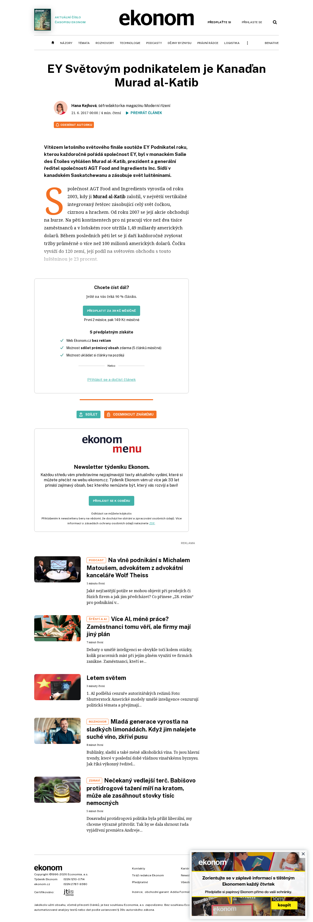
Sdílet (91, 414)
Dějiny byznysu (179, 43)
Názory (66, 43)
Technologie (130, 43)
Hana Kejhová (84, 105)
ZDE (152, 523)
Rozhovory (105, 43)
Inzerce (137, 892)
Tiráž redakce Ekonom (148, 875)
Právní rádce (207, 43)
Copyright (41, 874)
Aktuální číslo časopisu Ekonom (70, 20)
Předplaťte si (219, 22)
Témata (84, 43)
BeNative (272, 43)
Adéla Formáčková (183, 892)
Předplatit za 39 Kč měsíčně (111, 310)
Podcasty (154, 43)
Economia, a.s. (78, 874)
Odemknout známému (133, 414)
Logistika (232, 43)
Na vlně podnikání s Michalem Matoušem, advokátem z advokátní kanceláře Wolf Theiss (138, 568)
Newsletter (189, 875)
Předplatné (140, 882)
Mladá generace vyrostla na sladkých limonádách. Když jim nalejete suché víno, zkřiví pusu (141, 729)
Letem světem (106, 677)
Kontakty (138, 868)
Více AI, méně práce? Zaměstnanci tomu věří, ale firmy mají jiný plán (139, 626)
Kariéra (186, 868)
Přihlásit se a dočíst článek (111, 379)
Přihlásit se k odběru (111, 501)
